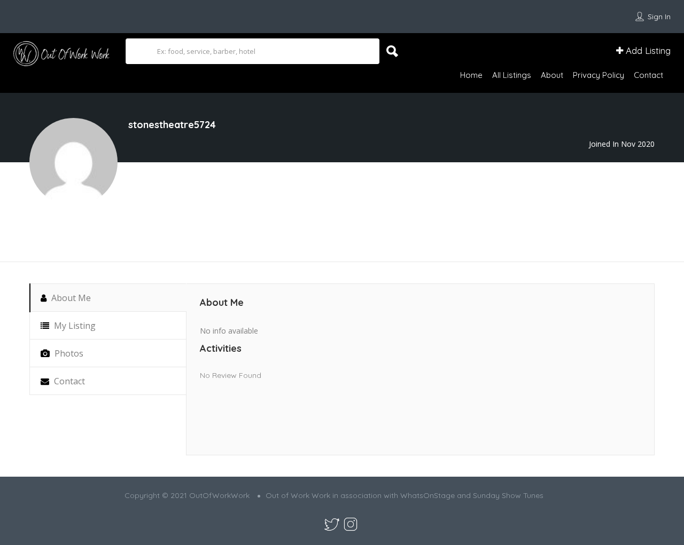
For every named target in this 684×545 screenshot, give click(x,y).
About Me (70, 298)
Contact (648, 75)
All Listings (511, 75)
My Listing (74, 325)
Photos (67, 353)
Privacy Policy (598, 75)
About (552, 75)
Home (471, 75)
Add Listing (647, 50)
